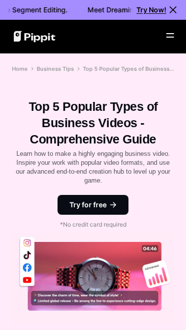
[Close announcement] (173, 10)
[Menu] (170, 36)
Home (20, 68)
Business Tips (55, 68)
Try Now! (151, 9)
